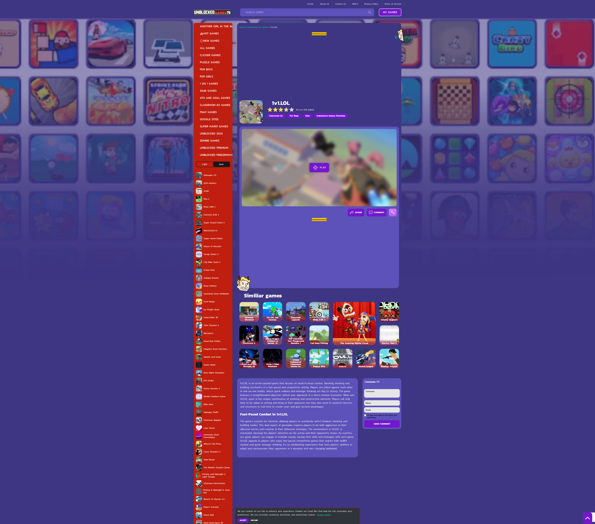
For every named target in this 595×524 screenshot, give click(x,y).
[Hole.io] (342, 358)
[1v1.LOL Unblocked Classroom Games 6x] (296, 358)
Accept (243, 520)
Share (358, 212)
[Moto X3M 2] (319, 312)
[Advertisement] (319, 67)
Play (323, 167)
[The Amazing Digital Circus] (354, 323)
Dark (221, 164)
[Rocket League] (366, 358)
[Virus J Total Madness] (272, 358)
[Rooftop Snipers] (389, 358)
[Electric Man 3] (389, 335)
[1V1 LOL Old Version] (272, 312)
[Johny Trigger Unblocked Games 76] (272, 335)
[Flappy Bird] (319, 358)
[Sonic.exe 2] (249, 335)
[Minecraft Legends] (296, 312)
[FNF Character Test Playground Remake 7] (296, 335)
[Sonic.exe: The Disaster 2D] (249, 358)
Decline (254, 520)
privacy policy (324, 514)
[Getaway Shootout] (249, 312)
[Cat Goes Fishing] (319, 335)
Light (204, 164)
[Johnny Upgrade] (389, 312)
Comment (379, 212)
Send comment (382, 423)
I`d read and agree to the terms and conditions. (382, 416)
